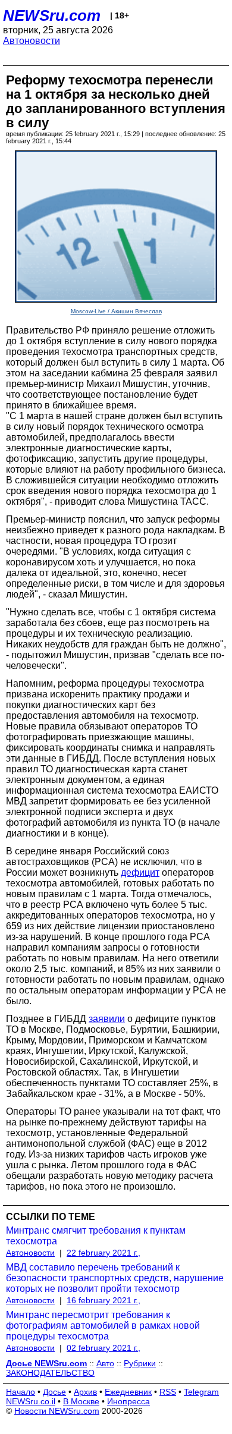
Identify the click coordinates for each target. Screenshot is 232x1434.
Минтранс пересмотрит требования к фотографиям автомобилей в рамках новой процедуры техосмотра (103, 1325)
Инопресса (128, 1401)
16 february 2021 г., (103, 1300)
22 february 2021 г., (103, 1252)
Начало (20, 1392)
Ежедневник (128, 1392)
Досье (54, 1392)
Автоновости (31, 41)
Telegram (201, 1392)
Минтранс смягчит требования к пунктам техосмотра (96, 1235)
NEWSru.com (52, 15)
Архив (85, 1392)
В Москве (81, 1401)
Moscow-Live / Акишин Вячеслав (116, 311)
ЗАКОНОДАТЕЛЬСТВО (50, 1373)
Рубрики (140, 1363)
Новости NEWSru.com (56, 1411)
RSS (167, 1392)
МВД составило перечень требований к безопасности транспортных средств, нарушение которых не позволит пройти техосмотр (115, 1278)
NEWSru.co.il (30, 1401)
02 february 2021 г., (103, 1348)
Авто (105, 1363)
